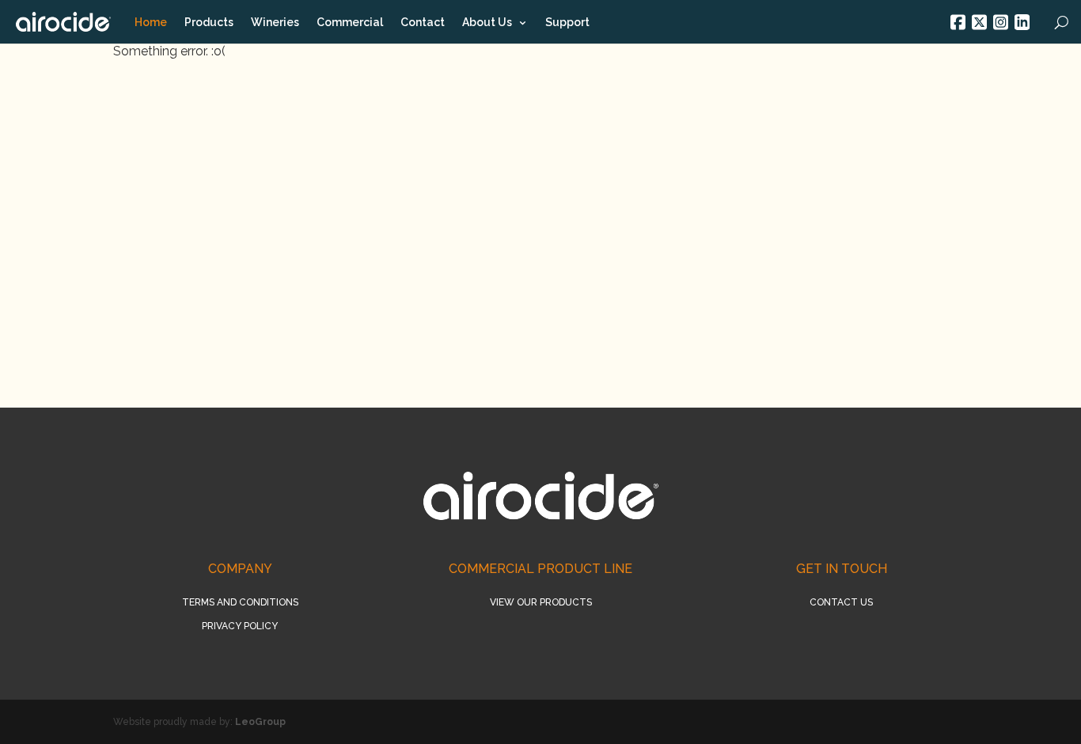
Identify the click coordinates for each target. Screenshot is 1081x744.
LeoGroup (260, 721)
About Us (487, 22)
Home (151, 22)
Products (208, 22)
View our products (541, 602)
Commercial (350, 22)
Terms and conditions (240, 602)
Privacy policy (240, 626)
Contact (422, 22)
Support (567, 22)
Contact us (841, 602)
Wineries (275, 22)
